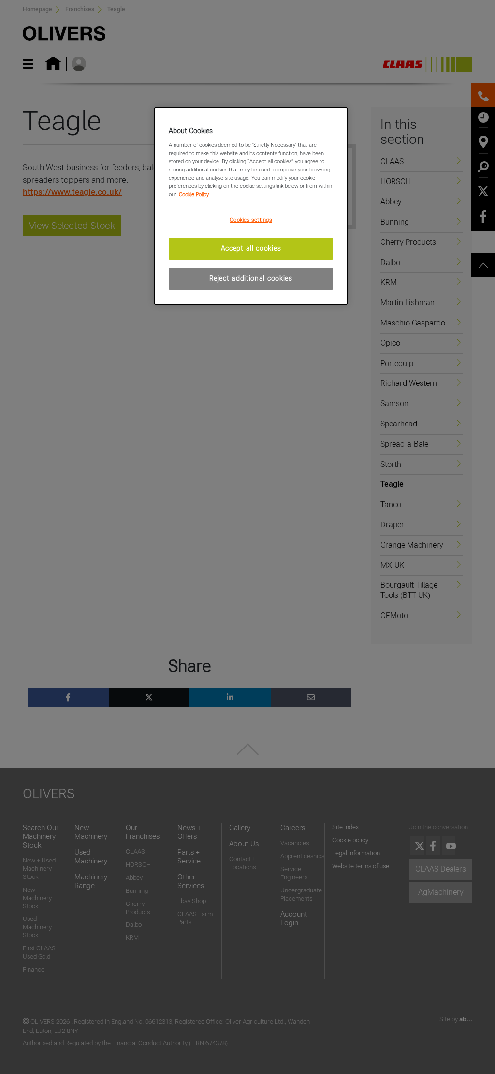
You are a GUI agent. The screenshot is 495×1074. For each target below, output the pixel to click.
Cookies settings (251, 219)
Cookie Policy (194, 194)
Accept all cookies (251, 248)
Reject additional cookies (250, 278)
